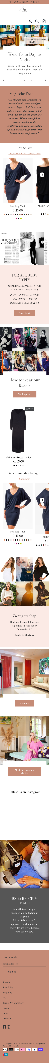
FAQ (5, 998)
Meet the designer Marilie (24, 771)
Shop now (24, 479)
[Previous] (4, 80)
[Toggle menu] (4, 21)
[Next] (44, 80)
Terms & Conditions (13, 1003)
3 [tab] (24, 80)
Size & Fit (8, 987)
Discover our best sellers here (24, 153)
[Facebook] (4, 1027)
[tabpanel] (24, 51)
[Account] (30, 20)
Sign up (12, 971)
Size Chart (24, 313)
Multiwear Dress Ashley (18, 457)
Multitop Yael (17, 206)
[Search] (37, 20)
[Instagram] (9, 1027)
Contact (24, 703)
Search (6, 982)
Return (6, 1013)
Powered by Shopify (11, 1046)
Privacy (7, 1008)
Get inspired (24, 394)
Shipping (7, 992)
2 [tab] (21, 80)
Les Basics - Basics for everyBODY (31, 1043)
